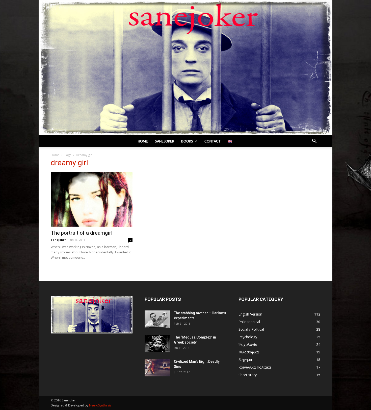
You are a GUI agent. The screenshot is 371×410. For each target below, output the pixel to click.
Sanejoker (164, 141)
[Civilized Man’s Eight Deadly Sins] (157, 367)
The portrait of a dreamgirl (82, 233)
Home (143, 141)
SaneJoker (58, 240)
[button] (314, 141)
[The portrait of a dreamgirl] (91, 199)
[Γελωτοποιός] (185, 67)
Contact (212, 141)
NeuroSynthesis (100, 405)
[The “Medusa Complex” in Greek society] (157, 343)
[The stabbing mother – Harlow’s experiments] (157, 319)
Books (187, 141)
